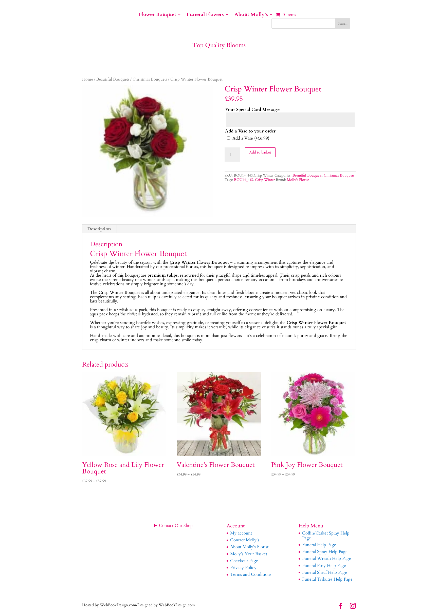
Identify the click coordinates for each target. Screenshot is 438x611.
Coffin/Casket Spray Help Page (325, 535)
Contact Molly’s (244, 540)
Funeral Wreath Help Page (326, 558)
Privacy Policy (243, 567)
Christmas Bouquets (150, 79)
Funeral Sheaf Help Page (324, 572)
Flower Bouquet (157, 15)
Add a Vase (250, 138)
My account (241, 533)
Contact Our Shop (176, 525)
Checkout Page (244, 561)
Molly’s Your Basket (248, 554)
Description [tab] (99, 229)
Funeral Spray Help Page (325, 552)
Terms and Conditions (250, 574)
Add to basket (260, 152)
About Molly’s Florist (249, 547)
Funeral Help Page (319, 545)
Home (87, 79)
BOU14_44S (243, 179)
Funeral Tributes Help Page (327, 579)
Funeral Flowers (205, 15)
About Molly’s (251, 15)
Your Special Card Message (252, 109)
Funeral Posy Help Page (324, 565)
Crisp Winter (265, 179)
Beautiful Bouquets (112, 79)
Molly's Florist (298, 179)
